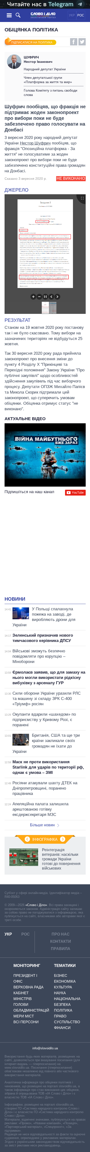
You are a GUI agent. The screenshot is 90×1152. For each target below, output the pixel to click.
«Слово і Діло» (36, 905)
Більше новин (42, 825)
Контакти (60, 941)
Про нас (61, 934)
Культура (63, 987)
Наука (60, 993)
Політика (63, 1010)
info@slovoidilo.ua (45, 1048)
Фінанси (62, 1028)
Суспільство (67, 1022)
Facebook (73, 41)
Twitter (82, 41)
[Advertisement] (45, 546)
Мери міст (23, 1016)
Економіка (65, 981)
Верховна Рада (28, 987)
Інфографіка (45, 839)
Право (60, 1016)
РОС (80, 15)
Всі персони (26, 1022)
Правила (60, 949)
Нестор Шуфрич (35, 143)
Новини (15, 599)
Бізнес (60, 975)
